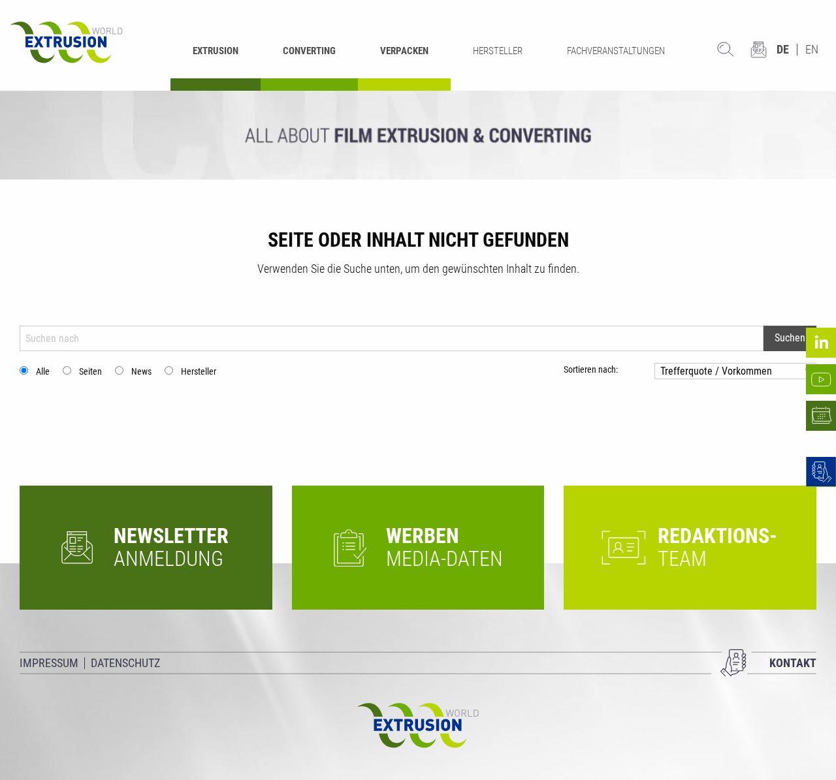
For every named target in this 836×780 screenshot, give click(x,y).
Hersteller (198, 371)
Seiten (90, 371)
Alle (43, 371)
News (141, 371)
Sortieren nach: (591, 369)
